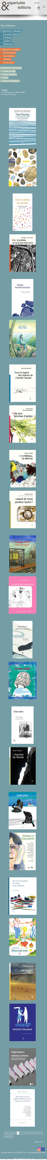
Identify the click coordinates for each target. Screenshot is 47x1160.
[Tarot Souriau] (22, 144)
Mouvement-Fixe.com (27, 1159)
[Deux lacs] (22, 356)
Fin (12, 1136)
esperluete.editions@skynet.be (37, 1152)
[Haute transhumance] (22, 315)
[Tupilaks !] (22, 828)
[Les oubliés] (22, 999)
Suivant (7, 1136)
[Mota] (22, 185)
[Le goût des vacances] (22, 612)
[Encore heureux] (22, 1040)
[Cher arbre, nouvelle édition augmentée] (22, 743)
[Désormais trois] (22, 954)
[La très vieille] (22, 698)
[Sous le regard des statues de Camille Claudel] (22, 401)
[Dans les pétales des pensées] (22, 230)
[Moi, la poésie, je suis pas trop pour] (22, 271)
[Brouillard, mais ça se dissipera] (22, 657)
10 (41, 1133)
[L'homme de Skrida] (22, 783)
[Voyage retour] (22, 572)
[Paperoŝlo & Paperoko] (22, 1085)
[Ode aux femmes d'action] (22, 442)
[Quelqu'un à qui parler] (22, 869)
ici (15, 94)
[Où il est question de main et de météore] (23, 914)
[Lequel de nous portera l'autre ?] (22, 527)
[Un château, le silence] (22, 486)
